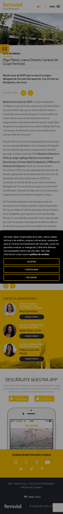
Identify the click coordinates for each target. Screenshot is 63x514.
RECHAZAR (31, 277)
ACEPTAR (31, 261)
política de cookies (39, 254)
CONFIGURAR (31, 269)
